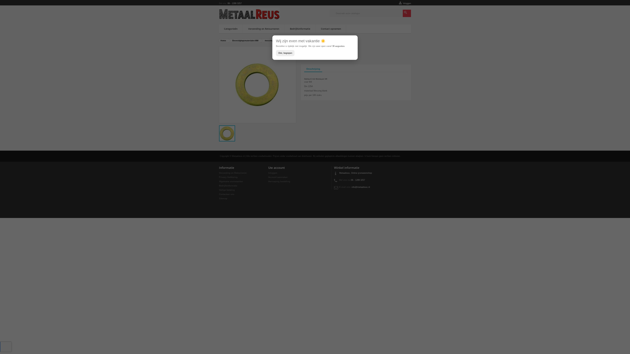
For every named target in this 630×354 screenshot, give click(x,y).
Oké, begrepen (285, 53)
